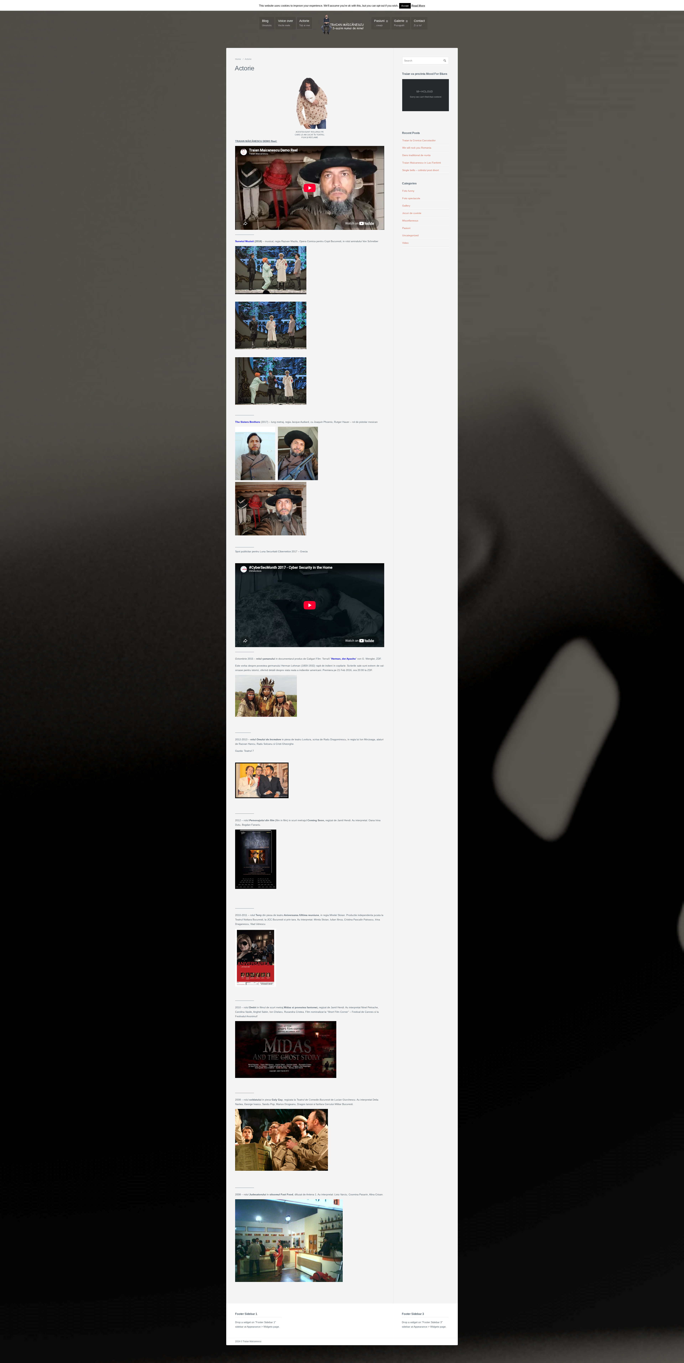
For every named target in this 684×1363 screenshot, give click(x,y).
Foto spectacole (411, 198)
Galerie (399, 23)
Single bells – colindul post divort (420, 170)
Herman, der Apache (343, 658)
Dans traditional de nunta (416, 155)
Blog (267, 23)
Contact (419, 23)
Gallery (406, 205)
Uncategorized (410, 235)
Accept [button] (405, 5)
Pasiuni (379, 23)
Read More (418, 5)
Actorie (304, 23)
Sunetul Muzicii (244, 241)
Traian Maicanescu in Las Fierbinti (421, 162)
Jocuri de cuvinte (411, 213)
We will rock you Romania (416, 147)
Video (405, 242)
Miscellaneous (410, 220)
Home (238, 59)
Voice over (285, 23)
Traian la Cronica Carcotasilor (419, 140)
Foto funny (408, 190)
